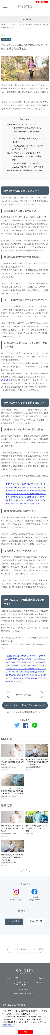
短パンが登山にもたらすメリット (21, 124)
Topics (41, 982)
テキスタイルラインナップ (25, 993)
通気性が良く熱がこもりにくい (26, 128)
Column (12, 25)
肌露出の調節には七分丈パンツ (27, 163)
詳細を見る (7, 1025)
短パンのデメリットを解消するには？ (23, 152)
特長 (17, 978)
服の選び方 (6, 39)
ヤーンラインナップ (22, 989)
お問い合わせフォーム (25, 949)
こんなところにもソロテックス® (21, 983)
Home (9, 978)
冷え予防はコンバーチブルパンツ (27, 166)
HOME (3, 25)
